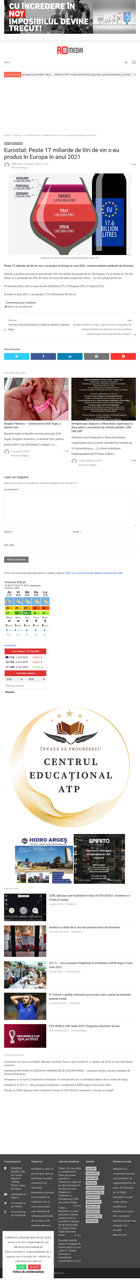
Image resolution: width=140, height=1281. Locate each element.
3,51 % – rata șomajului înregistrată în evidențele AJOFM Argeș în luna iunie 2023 (65, 1084)
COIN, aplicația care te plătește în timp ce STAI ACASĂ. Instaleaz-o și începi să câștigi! (65, 1090)
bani (91, 1183)
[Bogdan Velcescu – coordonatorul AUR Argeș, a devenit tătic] (36, 379)
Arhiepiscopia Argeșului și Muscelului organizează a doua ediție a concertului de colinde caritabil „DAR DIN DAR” (102, 427)
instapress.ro (11, 1079)
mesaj (93, 1197)
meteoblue (10, 645)
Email (77, 531)
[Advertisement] (70, 105)
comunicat (95, 1187)
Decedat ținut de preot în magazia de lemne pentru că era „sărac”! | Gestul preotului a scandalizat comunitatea (69, 1250)
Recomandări (17, 143)
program (94, 1216)
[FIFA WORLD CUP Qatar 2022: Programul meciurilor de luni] (25, 1026)
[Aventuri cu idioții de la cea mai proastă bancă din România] (25, 927)
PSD (92, 1221)
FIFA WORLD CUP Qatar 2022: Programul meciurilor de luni (84, 1026)
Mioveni (93, 1202)
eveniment (95, 1192)
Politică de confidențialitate (28, 1271)
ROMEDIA (71, 904)
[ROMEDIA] (70, 50)
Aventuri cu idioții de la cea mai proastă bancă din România (84, 927)
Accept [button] (21, 1267)
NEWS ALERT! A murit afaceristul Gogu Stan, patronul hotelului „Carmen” (62, 74)
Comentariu (11, 489)
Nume (8, 531)
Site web (9, 545)
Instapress (10, 1084)
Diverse (7, 143)
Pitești (93, 1211)
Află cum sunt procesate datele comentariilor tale (94, 573)
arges (92, 1173)
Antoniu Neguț (72, 971)
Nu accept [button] (34, 1267)
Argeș (92, 1178)
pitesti (93, 1206)
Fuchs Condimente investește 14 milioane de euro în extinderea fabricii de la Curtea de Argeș (75, 1079)
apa (91, 1168)
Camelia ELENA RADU (17, 1070)
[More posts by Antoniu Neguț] (7, 166)
